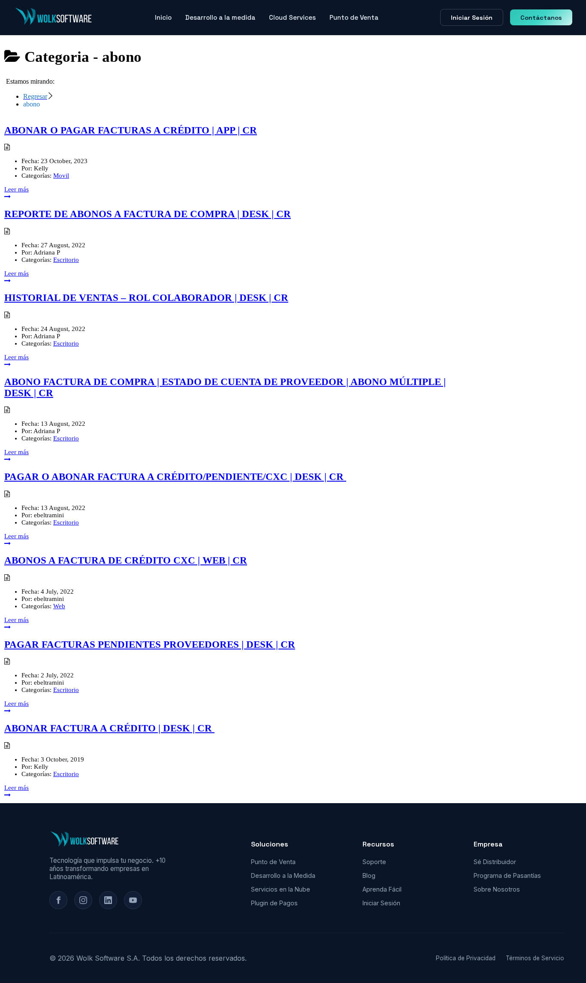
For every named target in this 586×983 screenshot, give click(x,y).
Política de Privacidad (465, 958)
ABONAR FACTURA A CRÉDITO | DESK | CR (109, 728)
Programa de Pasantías (507, 875)
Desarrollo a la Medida (283, 875)
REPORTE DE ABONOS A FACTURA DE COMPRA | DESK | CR (147, 214)
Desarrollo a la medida (220, 17)
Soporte (374, 861)
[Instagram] (83, 900)
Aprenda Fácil (382, 889)
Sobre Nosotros (497, 889)
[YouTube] (133, 900)
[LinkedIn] (108, 900)
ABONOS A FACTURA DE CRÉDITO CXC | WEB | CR (125, 560)
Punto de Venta (353, 17)
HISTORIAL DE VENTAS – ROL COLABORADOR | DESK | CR (146, 297)
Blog (368, 875)
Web (59, 606)
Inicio (163, 17)
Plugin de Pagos (274, 903)
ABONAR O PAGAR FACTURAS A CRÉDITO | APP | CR (130, 130)
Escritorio (66, 259)
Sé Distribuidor (495, 861)
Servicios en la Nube (280, 889)
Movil (61, 175)
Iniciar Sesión (471, 17)
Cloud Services (292, 17)
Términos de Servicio (535, 958)
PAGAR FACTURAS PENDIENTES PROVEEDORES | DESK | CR (149, 644)
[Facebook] (58, 900)
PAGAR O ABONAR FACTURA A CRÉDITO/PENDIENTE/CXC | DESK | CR (175, 476)
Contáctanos (541, 17)
